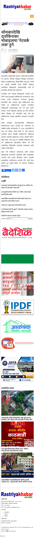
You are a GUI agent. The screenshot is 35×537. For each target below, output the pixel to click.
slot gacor (2, 536)
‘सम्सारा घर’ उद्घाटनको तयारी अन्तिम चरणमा (13, 205)
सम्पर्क (6, 514)
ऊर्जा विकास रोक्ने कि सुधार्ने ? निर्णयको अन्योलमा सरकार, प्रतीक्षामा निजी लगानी (17, 210)
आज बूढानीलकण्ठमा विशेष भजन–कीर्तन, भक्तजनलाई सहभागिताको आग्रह (16, 193)
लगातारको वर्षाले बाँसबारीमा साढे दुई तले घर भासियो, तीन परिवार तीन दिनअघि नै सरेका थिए (17, 186)
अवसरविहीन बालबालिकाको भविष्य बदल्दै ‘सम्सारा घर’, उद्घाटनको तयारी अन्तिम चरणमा (16, 199)
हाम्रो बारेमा (7, 512)
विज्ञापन (6, 516)
